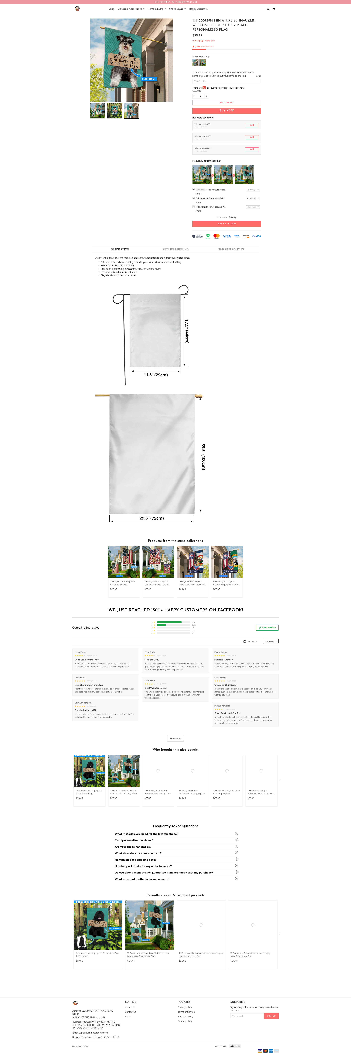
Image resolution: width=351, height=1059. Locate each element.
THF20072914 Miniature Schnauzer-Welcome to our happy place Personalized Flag (216, 190)
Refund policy (185, 1021)
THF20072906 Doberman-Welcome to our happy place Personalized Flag (211, 198)
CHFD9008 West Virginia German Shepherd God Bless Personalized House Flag (192, 583)
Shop (112, 9)
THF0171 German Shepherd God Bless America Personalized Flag (122, 583)
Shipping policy (185, 1016)
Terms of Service (186, 1012)
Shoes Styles (176, 9)
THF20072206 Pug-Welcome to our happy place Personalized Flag (226, 792)
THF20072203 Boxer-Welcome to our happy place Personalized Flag (192, 792)
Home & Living (156, 9)
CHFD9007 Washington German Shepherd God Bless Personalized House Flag (226, 583)
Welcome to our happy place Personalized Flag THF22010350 (89, 792)
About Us (130, 1007)
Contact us (130, 1012)
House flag (204, 56)
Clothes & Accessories (130, 9)
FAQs (128, 1016)
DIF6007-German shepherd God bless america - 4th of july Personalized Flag (157, 583)
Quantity (196, 91)
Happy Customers (199, 9)
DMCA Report (221, 1046)
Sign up (271, 1016)
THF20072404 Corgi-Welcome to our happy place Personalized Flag (261, 792)
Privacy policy (185, 1007)
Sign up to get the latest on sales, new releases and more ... (254, 1009)
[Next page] (280, 780)
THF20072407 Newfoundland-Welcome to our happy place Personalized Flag (211, 207)
